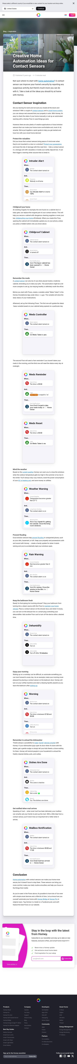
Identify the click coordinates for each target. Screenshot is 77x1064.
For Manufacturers (47, 1041)
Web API (44, 1015)
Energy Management (65, 1029)
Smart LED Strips (8, 1040)
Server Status (45, 1020)
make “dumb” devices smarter (44, 743)
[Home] (38, 15)
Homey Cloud (7, 1010)
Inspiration (12, 31)
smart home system (55, 111)
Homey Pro (53, 899)
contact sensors (38, 111)
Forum (43, 1029)
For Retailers (45, 1044)
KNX (60, 1015)
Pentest (44, 1032)
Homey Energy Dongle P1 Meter (12, 1023)
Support (26, 1015)
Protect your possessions (53, 144)
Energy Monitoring (64, 1032)
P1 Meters (62, 1035)
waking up (33, 686)
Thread (61, 1023)
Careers (26, 1010)
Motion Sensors (7, 1032)
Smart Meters (7, 1045)
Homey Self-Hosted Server (10, 1017)
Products (6, 1007)
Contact (26, 1028)
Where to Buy (28, 1017)
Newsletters (27, 1025)
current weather (27, 472)
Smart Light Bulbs (8, 1042)
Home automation (19, 880)
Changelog (45, 1017)
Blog (4, 31)
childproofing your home (24, 218)
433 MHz (61, 1017)
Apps (43, 1027)
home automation (46, 81)
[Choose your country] (65, 15)
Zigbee (61, 1012)
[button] (18, 8)
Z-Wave (61, 1010)
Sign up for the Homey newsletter (14, 1053)
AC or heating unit (24, 480)
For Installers (45, 1039)
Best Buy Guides (8, 1029)
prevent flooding (38, 538)
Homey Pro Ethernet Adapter (11, 1025)
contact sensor (19, 281)
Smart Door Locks (8, 1035)
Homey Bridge (42, 899)
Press (26, 1023)
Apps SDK (45, 1012)
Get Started (45, 1010)
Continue (41, 9)
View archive (11, 964)
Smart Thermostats (8, 1037)
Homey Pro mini (7, 1015)
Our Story (26, 1012)
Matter (61, 1020)
